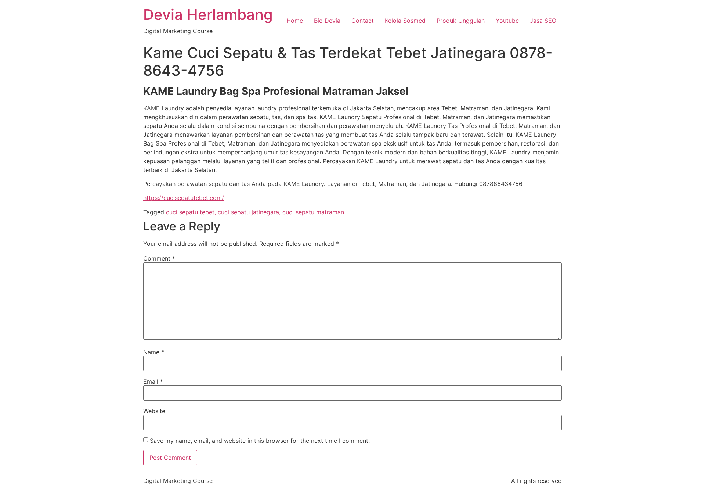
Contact (362, 20)
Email (153, 381)
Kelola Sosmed (405, 20)
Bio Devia (327, 20)
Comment (159, 258)
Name (153, 352)
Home (294, 20)
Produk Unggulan (461, 20)
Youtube (507, 20)
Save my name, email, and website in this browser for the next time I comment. (260, 441)
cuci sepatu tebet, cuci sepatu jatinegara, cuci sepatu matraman (255, 212)
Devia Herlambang (208, 15)
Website (154, 411)
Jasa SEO (543, 20)
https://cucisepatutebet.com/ (183, 197)
